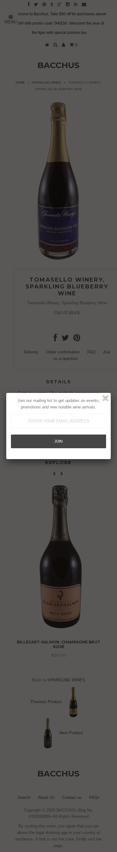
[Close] (105, 398)
